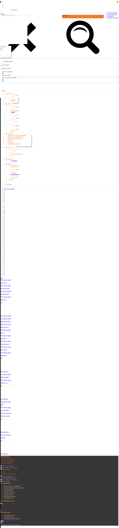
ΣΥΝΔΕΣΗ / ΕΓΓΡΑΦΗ (112, 18)
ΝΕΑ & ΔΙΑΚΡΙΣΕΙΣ (112, 14)
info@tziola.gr (5, 10)
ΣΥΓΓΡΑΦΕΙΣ (110, 16)
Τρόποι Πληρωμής (9, 491)
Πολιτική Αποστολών (9, 493)
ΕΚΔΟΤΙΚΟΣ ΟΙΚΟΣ (112, 13)
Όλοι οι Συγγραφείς (9, 189)
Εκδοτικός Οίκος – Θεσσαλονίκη (12, 486)
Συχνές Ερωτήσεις (8, 498)
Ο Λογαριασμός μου (9, 515)
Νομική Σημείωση (8, 489)
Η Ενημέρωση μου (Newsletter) (12, 518)
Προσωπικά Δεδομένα (10, 496)
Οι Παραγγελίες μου (9, 517)
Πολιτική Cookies (8, 494)
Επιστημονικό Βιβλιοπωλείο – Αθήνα (14, 488)
